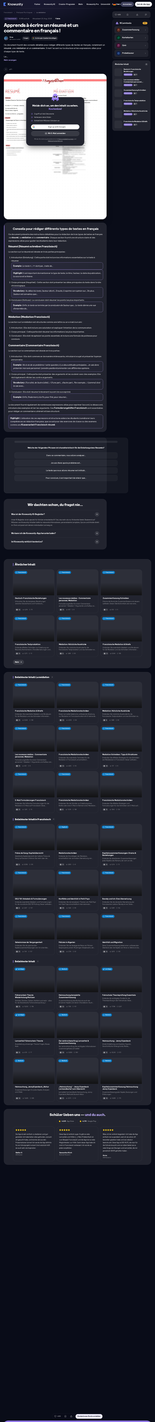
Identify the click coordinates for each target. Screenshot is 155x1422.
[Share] (137, 14)
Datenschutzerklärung (55, 141)
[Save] (127, 14)
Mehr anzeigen (10, 60)
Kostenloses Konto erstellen (89, 1416)
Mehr (17, 662)
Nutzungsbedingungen (66, 139)
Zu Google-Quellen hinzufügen (45, 38)
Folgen (25, 38)
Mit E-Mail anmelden (57, 133)
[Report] (146, 14)
